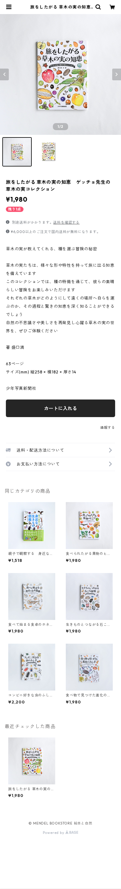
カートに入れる (60, 408)
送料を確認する (66, 222)
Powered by (54, 832)
